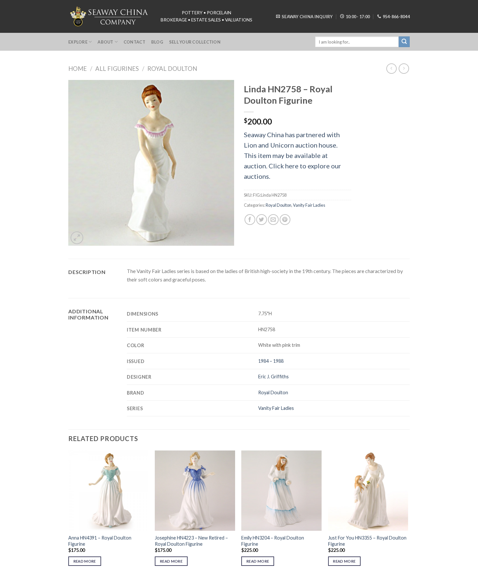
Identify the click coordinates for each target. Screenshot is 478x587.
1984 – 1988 (271, 361)
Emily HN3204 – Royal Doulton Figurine (272, 541)
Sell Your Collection (194, 42)
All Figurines (117, 68)
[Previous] (68, 514)
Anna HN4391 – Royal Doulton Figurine (99, 541)
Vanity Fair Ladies (309, 205)
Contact (134, 42)
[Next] (408, 514)
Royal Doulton (172, 68)
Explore (77, 42)
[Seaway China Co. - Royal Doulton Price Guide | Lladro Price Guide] (109, 16)
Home (77, 68)
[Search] (404, 41)
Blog (157, 42)
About (105, 42)
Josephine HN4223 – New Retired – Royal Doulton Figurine (191, 541)
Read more (84, 561)
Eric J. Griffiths (273, 376)
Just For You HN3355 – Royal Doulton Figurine (367, 541)
